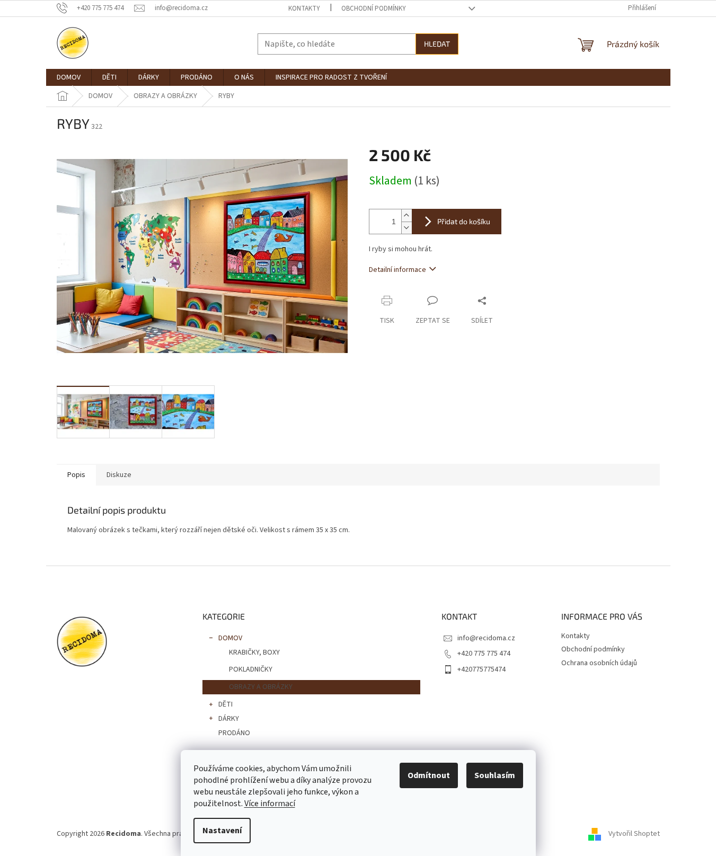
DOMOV (230, 638)
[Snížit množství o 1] (406, 228)
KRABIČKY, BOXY (254, 652)
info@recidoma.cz (486, 638)
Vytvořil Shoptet (634, 833)
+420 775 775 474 (483, 653)
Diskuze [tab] (119, 475)
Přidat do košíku (463, 221)
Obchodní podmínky (373, 8)
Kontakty (304, 8)
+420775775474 (481, 669)
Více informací (269, 803)
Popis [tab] (76, 475)
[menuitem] (68, 77)
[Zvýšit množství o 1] (406, 215)
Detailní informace (397, 269)
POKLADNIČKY (250, 669)
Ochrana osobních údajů (599, 663)
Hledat (437, 43)
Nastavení (222, 830)
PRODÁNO (234, 733)
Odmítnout (429, 775)
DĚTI (225, 704)
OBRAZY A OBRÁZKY (261, 687)
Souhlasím (494, 775)
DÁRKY (228, 718)
